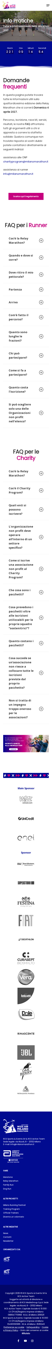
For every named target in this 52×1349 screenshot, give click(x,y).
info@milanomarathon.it (18, 174)
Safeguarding (33, 1327)
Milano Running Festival (14, 1205)
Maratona (8, 1177)
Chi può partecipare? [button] (18, 355)
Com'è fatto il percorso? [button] (18, 317)
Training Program (11, 1209)
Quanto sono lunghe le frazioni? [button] (18, 336)
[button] (48, 5)
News (5, 1233)
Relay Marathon (10, 1181)
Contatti (7, 1237)
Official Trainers (11, 1213)
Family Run (8, 1185)
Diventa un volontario (13, 1216)
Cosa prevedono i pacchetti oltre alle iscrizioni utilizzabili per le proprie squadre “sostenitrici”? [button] (21, 617)
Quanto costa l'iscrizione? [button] (18, 389)
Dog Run (7, 1188)
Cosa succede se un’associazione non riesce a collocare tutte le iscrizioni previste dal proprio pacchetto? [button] (21, 672)
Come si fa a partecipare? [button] (18, 372)
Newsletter (8, 1241)
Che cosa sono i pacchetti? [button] (20, 592)
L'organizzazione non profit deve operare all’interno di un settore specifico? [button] (21, 537)
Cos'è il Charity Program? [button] (19, 490)
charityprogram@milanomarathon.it (25, 161)
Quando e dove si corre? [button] (21, 258)
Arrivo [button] (13, 302)
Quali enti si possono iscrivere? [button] (17, 509)
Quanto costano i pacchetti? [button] (21, 643)
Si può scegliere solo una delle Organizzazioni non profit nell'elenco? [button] (20, 412)
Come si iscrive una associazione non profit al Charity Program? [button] (21, 569)
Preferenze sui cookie (14, 1327)
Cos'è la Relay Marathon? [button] (18, 240)
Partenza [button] (15, 289)
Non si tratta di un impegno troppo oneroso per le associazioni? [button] (20, 708)
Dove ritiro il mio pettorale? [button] (21, 275)
